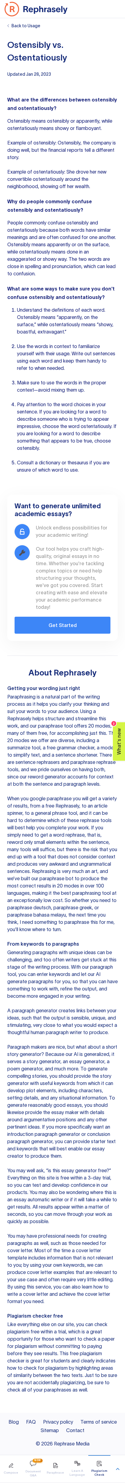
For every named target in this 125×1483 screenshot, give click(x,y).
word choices (76, 404)
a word (92, 411)
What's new (117, 738)
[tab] (11, 1469)
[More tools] (118, 1469)
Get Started (63, 625)
